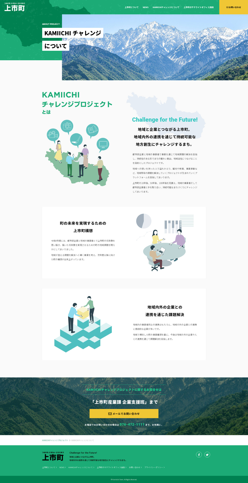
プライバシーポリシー (153, 467)
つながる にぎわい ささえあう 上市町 (14, 7)
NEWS (146, 7)
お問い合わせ (134, 467)
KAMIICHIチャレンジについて (166, 7)
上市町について (132, 7)
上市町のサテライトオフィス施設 (199, 7)
